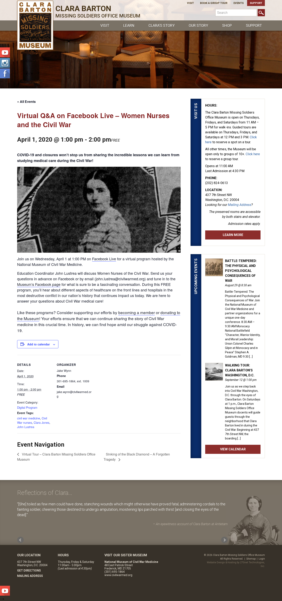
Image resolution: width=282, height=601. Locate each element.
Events (238, 3)
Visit (190, 3)
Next (224, 540)
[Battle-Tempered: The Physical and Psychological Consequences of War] (214, 274)
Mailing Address (239, 205)
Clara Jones (41, 422)
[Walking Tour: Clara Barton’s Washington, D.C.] (214, 378)
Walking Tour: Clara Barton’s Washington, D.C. (239, 370)
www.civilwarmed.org (118, 575)
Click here (253, 154)
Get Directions (29, 570)
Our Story (198, 25)
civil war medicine (28, 418)
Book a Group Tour (213, 3)
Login (262, 558)
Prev (20, 540)
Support (256, 3)
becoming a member (136, 312)
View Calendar (233, 449)
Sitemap (251, 558)
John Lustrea (25, 427)
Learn (128, 25)
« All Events (26, 101)
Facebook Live (104, 258)
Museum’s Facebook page (38, 284)
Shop (227, 25)
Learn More (233, 235)
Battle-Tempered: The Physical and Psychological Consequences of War (241, 271)
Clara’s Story (161, 25)
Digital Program (27, 407)
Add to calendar (38, 344)
